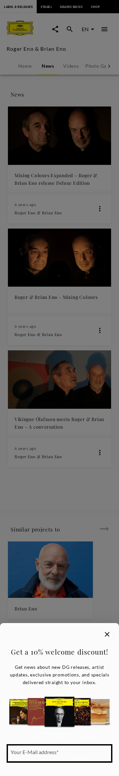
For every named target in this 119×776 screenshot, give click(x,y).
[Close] (107, 634)
